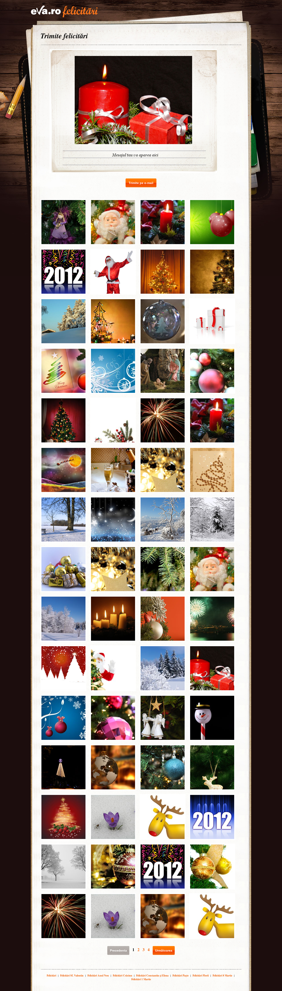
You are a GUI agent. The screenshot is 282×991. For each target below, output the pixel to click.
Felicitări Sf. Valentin (71, 975)
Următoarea (163, 950)
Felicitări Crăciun (122, 975)
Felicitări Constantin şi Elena (152, 975)
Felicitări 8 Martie (222, 975)
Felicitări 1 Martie (141, 979)
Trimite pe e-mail (141, 183)
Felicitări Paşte (181, 975)
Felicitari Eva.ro (64, 11)
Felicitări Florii (201, 975)
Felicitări (51, 975)
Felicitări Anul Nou (98, 975)
